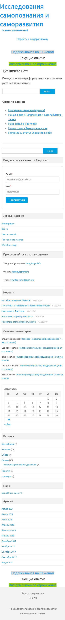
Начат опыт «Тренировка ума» (27, 128)
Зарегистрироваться (33, 593)
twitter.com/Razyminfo (23, 280)
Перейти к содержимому (32, 39)
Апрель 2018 (8, 525)
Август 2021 (7, 509)
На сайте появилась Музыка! (26, 110)
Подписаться (17, 199)
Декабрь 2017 (9, 541)
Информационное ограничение (32, 64)
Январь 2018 (8, 535)
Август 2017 (7, 562)
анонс (6, 493)
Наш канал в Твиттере (22, 123)
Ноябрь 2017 (8, 546)
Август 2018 (7, 514)
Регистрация (8, 223)
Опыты (5, 460)
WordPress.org (9, 245)
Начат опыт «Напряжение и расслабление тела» (26, 305)
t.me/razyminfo (33, 263)
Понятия (6, 471)
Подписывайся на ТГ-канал (32, 52)
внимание (16, 493)
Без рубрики (8, 444)
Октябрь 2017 (9, 552)
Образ (5, 455)
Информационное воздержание (20, 464)
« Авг (7, 424)
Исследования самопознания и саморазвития (24, 15)
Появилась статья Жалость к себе (30, 132)
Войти (5, 229)
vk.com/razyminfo (20, 272)
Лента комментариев (12, 239)
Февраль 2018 (9, 530)
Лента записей (9, 234)
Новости (6, 449)
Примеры (6, 476)
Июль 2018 (7, 519)
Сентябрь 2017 (9, 557)
